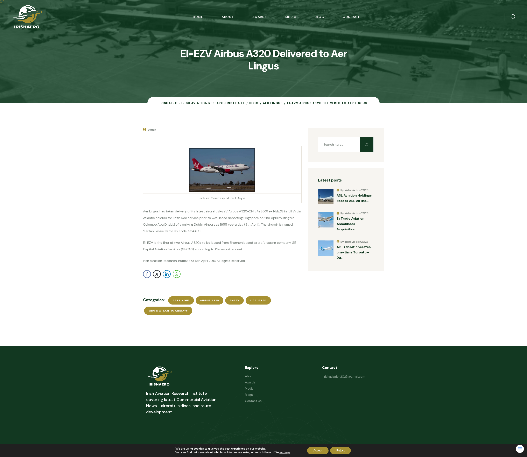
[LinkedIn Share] (167, 274)
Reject (340, 450)
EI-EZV (234, 300)
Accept (317, 450)
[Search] (366, 144)
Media (290, 17)
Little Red (258, 300)
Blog (319, 17)
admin (152, 129)
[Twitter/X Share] (157, 274)
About (228, 17)
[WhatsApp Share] (177, 274)
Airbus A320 (209, 300)
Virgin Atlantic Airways (168, 310)
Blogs (249, 395)
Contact (351, 17)
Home (198, 17)
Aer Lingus (181, 300)
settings (285, 452)
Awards (259, 17)
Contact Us (253, 401)
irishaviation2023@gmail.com (344, 377)
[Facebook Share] (147, 274)
